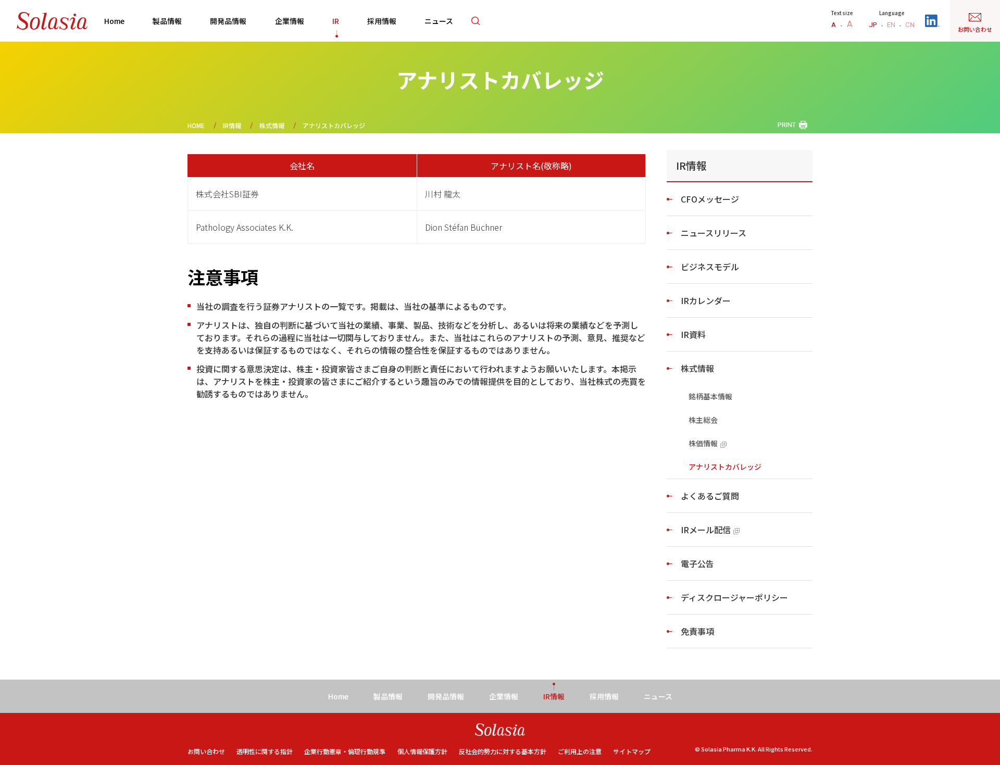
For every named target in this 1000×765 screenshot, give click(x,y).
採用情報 (381, 21)
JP (873, 25)
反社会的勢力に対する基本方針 (502, 751)
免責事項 (697, 631)
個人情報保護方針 (422, 751)
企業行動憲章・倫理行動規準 (344, 751)
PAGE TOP (971, 730)
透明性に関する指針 (264, 751)
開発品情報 (228, 21)
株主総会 (703, 420)
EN (891, 25)
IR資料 (693, 334)
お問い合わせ (206, 751)
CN (910, 25)
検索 (475, 21)
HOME (196, 125)
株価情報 (703, 443)
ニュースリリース (713, 233)
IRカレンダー (706, 300)
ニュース (438, 21)
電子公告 (697, 563)
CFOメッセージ (710, 199)
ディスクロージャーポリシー (734, 597)
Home (114, 21)
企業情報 (289, 21)
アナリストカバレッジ (725, 466)
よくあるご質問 (710, 496)
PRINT (787, 125)
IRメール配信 (706, 529)
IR (335, 21)
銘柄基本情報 (710, 396)
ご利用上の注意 (580, 751)
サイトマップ (632, 751)
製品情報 (167, 21)
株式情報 (271, 125)
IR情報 (232, 125)
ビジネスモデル (710, 266)
